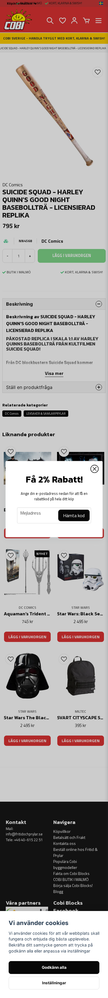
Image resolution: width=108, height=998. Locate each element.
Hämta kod (74, 515)
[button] (94, 469)
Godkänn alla (54, 967)
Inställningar (54, 983)
